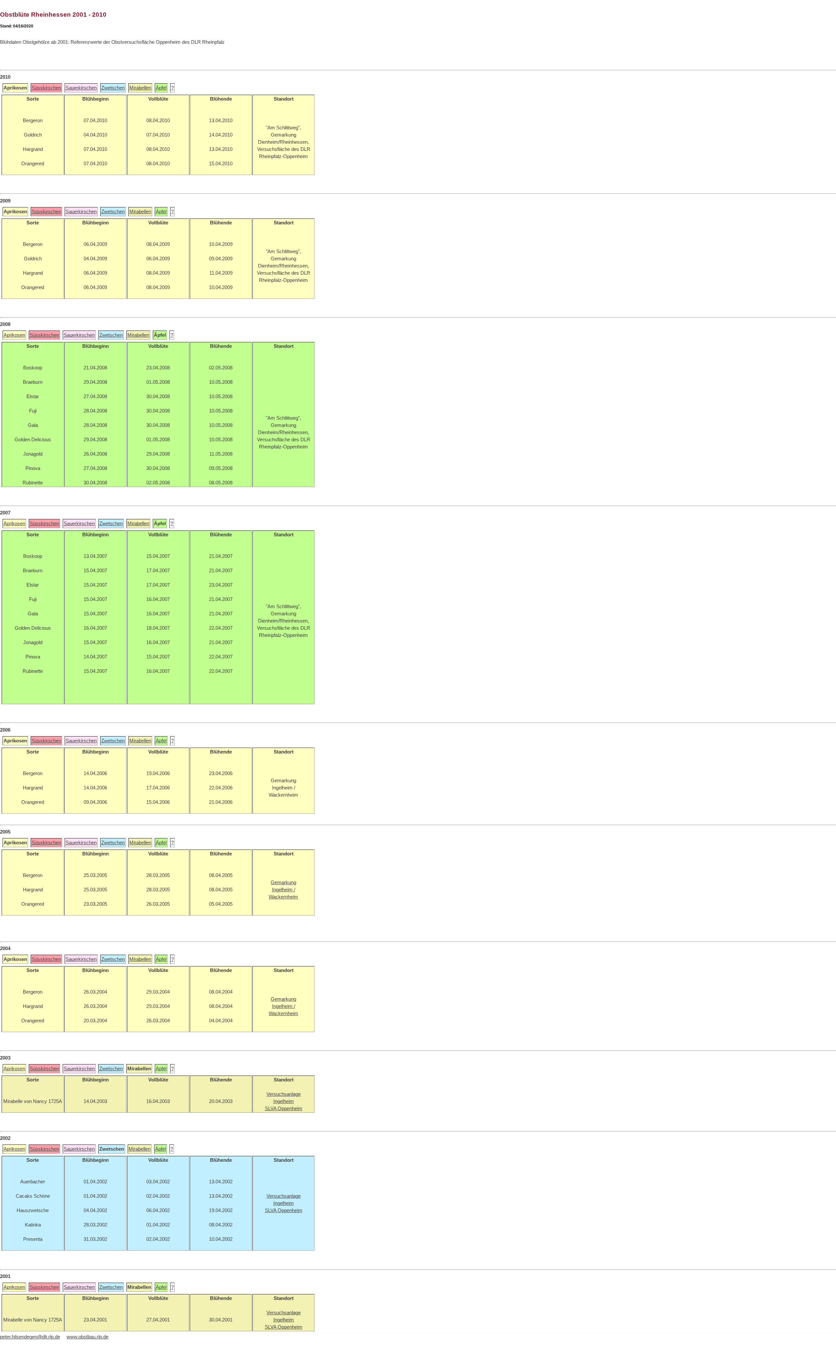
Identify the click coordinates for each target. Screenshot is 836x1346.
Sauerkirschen (81, 87)
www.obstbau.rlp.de (87, 1336)
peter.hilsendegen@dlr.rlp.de (30, 1336)
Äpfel (161, 87)
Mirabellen (140, 87)
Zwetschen (113, 87)
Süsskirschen (46, 87)
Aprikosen (14, 335)
